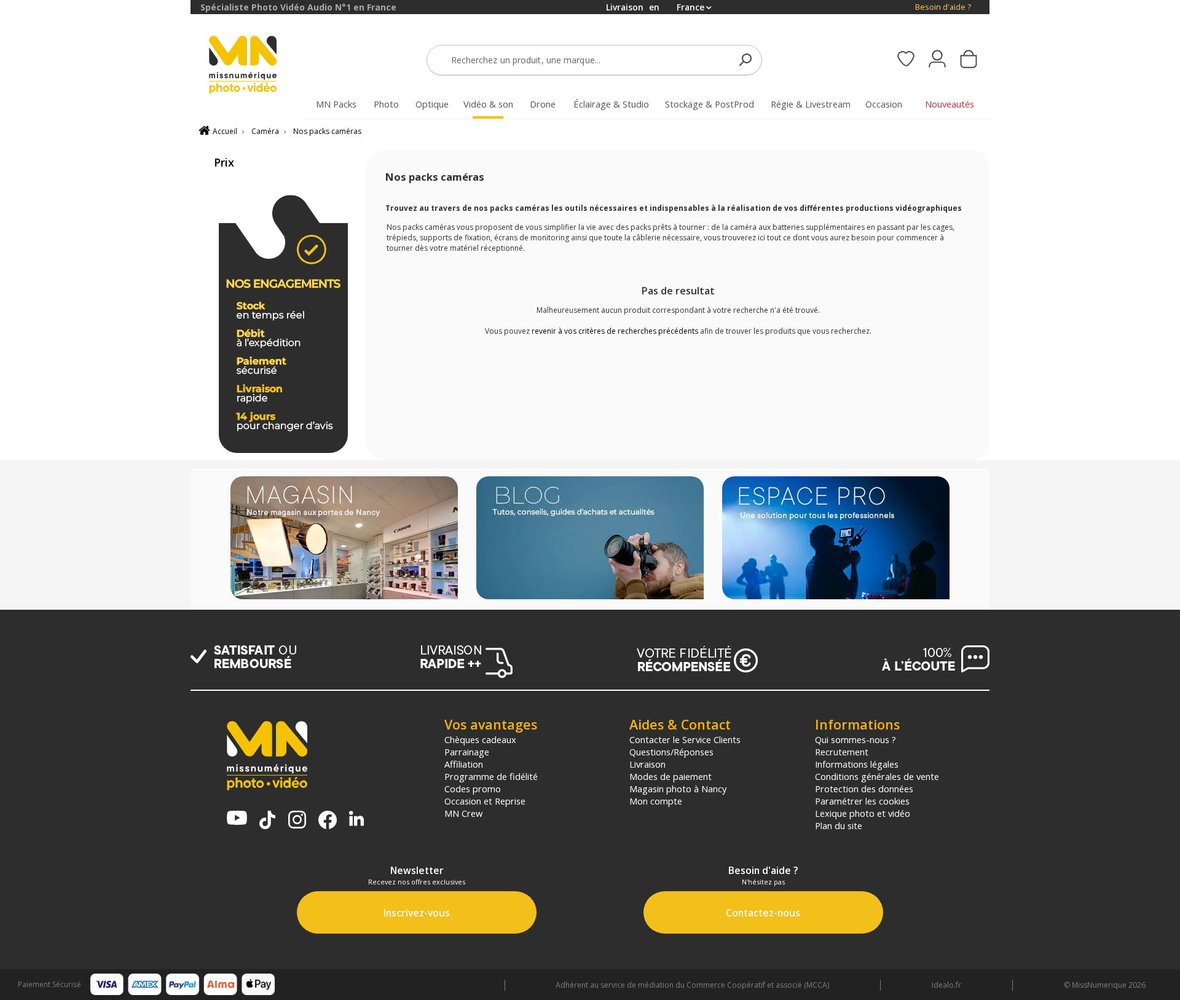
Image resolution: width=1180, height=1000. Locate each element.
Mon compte (655, 801)
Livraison (647, 764)
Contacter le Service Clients (685, 739)
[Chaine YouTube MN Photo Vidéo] (237, 819)
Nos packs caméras (327, 131)
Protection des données (864, 788)
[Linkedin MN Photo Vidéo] (356, 820)
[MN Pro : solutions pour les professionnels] (836, 539)
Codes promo (472, 788)
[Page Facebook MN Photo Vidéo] (327, 821)
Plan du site (838, 825)
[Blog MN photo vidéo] (590, 539)
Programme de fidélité (491, 776)
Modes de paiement (670, 776)
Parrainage (466, 752)
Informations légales (857, 764)
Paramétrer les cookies (862, 801)
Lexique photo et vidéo (862, 813)
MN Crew (463, 813)
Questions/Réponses (671, 752)
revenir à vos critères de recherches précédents (615, 331)
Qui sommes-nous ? (855, 739)
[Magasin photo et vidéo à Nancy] (344, 539)
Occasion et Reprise (484, 801)
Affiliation (463, 764)
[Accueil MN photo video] (257, 66)
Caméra (265, 131)
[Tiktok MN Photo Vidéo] (267, 821)
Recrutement (841, 752)
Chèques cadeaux (480, 739)
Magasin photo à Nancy (677, 788)
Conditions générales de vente (877, 776)
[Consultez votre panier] (968, 60)
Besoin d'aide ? (943, 7)
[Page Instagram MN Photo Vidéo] (297, 821)
